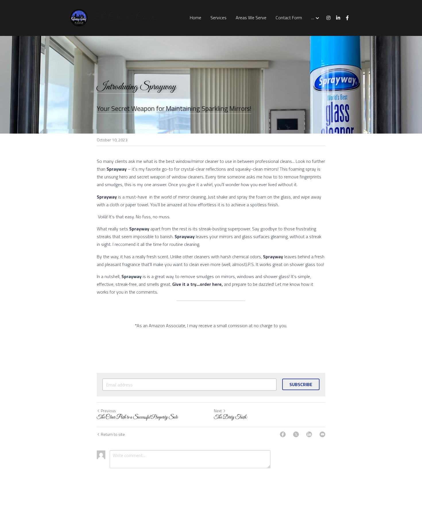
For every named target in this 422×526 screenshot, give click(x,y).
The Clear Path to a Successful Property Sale (137, 417)
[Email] (322, 434)
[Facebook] (283, 434)
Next (218, 411)
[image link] (79, 17)
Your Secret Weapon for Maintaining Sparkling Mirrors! (174, 108)
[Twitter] (296, 434)
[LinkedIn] (309, 434)
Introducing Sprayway (136, 86)
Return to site (113, 434)
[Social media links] (328, 18)
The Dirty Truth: (230, 417)
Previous (108, 411)
